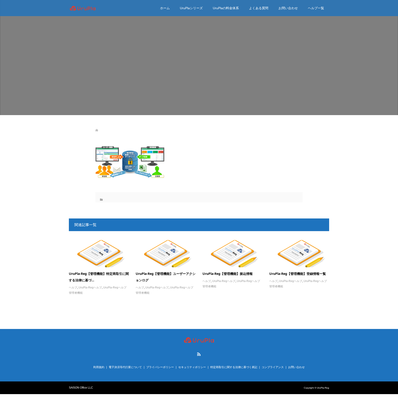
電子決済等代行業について (125, 367)
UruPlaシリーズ (191, 8)
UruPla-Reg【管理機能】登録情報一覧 (297, 273)
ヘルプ (73, 287)
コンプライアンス (273, 367)
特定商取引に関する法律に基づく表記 (233, 367)
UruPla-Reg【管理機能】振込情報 (227, 273)
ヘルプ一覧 (316, 8)
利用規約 (98, 367)
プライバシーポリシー (160, 367)
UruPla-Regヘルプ (90, 287)
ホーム (165, 8)
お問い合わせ (288, 8)
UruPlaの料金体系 (226, 8)
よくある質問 (258, 8)
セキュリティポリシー (192, 367)
